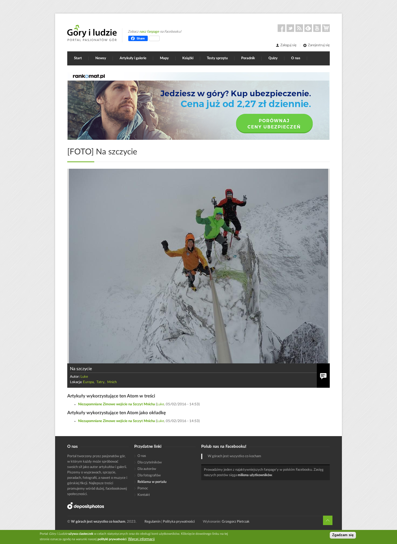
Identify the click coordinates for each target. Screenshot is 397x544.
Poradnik (248, 58)
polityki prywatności (111, 539)
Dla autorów (146, 469)
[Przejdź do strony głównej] (92, 33)
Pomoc (142, 488)
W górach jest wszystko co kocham (234, 456)
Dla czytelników (149, 462)
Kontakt (143, 495)
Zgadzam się (343, 535)
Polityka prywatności (179, 521)
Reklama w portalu (151, 482)
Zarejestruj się (319, 45)
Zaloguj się (288, 45)
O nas (295, 58)
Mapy (164, 58)
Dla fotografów (149, 475)
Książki (187, 58)
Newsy (100, 58)
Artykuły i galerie (133, 58)
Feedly (308, 28)
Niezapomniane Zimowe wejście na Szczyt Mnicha (116, 404)
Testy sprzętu (217, 58)
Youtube (317, 28)
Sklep (326, 28)
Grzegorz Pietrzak (236, 521)
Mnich (112, 382)
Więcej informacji (141, 539)
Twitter (290, 28)
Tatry (100, 382)
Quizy (273, 58)
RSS (299, 28)
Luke (84, 377)
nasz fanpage (149, 32)
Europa (88, 382)
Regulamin (152, 521)
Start (78, 58)
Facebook (281, 28)
